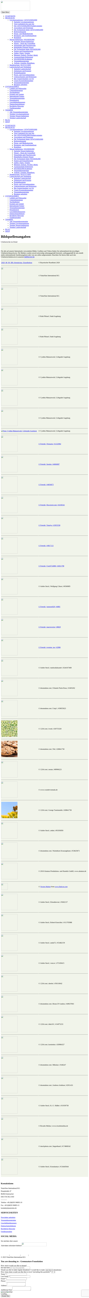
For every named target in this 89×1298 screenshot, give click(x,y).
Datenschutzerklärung (8, 1226)
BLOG (7, 120)
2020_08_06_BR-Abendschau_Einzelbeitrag (16, 263)
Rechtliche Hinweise (8, 1229)
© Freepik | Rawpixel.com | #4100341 (52, 505)
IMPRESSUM (29, 257)
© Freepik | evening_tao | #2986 (50, 647)
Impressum (4, 1255)
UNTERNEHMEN (12, 86)
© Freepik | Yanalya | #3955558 (49, 525)
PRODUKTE (10, 18)
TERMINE (9, 110)
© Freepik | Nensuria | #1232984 (50, 444)
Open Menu (5, 12)
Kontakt (24, 1255)
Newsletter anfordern (8, 1217)
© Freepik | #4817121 (46, 546)
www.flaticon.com (61, 887)
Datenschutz (15, 1255)
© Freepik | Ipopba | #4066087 (49, 464)
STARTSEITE (10, 16)
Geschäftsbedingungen (8, 1223)
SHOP (7, 122)
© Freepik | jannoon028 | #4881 (49, 607)
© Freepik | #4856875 (46, 485)
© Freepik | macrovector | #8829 (50, 627)
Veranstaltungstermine (8, 1220)
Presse (32, 1255)
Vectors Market (45, 887)
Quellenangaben (6, 1231)
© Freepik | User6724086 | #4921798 (51, 566)
